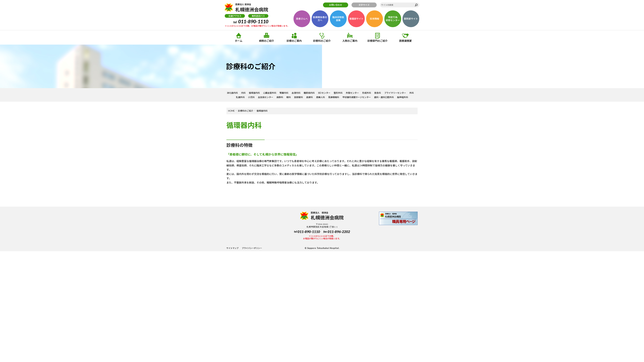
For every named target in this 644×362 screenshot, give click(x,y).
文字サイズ (364, 5)
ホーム (238, 40)
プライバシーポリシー (252, 248)
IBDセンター (324, 93)
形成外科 (366, 93)
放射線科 (298, 97)
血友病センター (265, 97)
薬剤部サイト (411, 18)
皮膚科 (309, 97)
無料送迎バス (258, 16)
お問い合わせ (335, 5)
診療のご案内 (294, 40)
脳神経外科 (402, 97)
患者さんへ (302, 18)
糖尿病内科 (309, 93)
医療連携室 (405, 40)
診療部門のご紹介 (377, 40)
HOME (231, 110)
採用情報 (374, 18)
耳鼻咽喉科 (333, 97)
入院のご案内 (349, 40)
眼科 (288, 97)
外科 (411, 93)
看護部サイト (356, 18)
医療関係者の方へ (320, 19)
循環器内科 (254, 93)
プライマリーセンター (395, 93)
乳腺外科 (240, 97)
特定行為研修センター (393, 19)
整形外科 (338, 93)
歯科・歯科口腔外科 (384, 97)
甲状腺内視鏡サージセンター (356, 97)
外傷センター (352, 93)
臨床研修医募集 (338, 19)
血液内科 (296, 93)
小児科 (251, 97)
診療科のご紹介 (322, 40)
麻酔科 (280, 97)
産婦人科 (320, 97)
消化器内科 (232, 93)
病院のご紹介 (266, 40)
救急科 (377, 93)
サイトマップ (232, 248)
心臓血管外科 (269, 93)
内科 (243, 93)
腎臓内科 (284, 93)
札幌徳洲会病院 (251, 7)
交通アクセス (234, 16)
